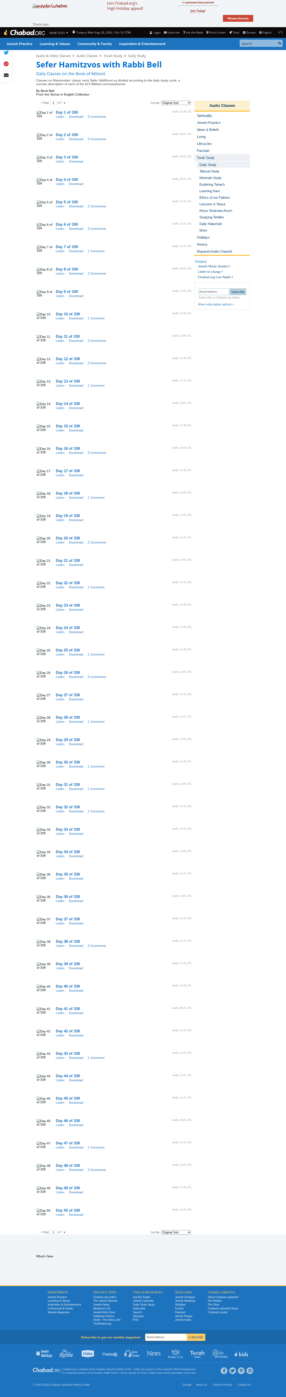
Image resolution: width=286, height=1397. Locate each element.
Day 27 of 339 (68, 695)
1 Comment (96, 251)
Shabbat (180, 1304)
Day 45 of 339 (68, 1098)
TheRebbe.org (102, 1323)
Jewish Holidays (185, 1297)
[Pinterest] (241, 1370)
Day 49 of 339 (68, 1188)
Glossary (138, 1316)
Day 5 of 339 (67, 202)
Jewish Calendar (143, 1300)
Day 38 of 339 (68, 941)
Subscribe (139, 1308)
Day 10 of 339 (68, 314)
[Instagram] (249, 1370)
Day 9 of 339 (67, 291)
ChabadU (110, 1353)
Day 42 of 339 (68, 1031)
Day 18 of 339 (68, 493)
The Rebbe (215, 1300)
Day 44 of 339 (68, 1076)
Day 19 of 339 (68, 516)
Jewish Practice (20, 43)
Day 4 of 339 (67, 179)
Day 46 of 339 (68, 1121)
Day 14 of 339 (68, 404)
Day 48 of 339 (68, 1165)
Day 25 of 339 (68, 650)
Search (137, 1312)
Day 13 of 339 (68, 381)
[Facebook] (224, 1370)
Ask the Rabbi (194, 32)
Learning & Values (55, 43)
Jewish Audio (183, 1319)
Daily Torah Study (144, 1304)
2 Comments (97, 206)
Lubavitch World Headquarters (179, 1369)
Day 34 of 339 (68, 852)
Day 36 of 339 (68, 897)
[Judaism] (24, 32)
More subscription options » (216, 304)
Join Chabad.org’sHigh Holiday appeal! (125, 5)
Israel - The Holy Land (107, 1319)
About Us (201, 1384)
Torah (143, 1372)
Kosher (179, 1308)
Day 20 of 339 (68, 538)
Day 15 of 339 (68, 426)
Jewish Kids (242, 1353)
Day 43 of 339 (68, 1053)
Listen (60, 116)
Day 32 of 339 (68, 807)
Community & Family (95, 43)
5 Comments (97, 116)
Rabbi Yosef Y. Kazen (115, 1372)
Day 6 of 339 (67, 224)
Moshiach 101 (102, 1308)
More (203, 230)
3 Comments (97, 139)
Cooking (176, 1353)
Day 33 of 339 (68, 829)
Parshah (180, 1312)
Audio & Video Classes (53, 55)
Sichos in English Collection (69, 94)
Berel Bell (47, 91)
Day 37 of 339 (68, 919)
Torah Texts (198, 1353)
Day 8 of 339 (67, 269)
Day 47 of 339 (68, 1143)
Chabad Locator (218, 1312)
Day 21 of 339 (68, 560)
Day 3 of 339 (67, 157)
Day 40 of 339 (68, 986)
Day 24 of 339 (68, 628)
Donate (250, 32)
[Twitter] (232, 1370)
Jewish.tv (88, 1353)
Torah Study (113, 55)
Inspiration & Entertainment (142, 43)
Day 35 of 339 (68, 874)
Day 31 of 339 (68, 784)
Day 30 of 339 (68, 762)
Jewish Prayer (183, 1316)
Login (156, 32)
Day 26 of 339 (68, 672)
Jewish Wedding (185, 1300)
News (154, 1353)
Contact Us (244, 1384)
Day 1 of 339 (67, 112)
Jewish (166, 1372)
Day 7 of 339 (67, 247)
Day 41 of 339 (68, 1009)
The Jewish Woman (105, 1300)
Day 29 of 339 (68, 740)
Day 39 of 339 (68, 964)
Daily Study (137, 55)
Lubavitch (110, 1369)
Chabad (100, 1369)
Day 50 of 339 (68, 1210)
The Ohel (213, 1304)
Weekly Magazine (59, 1312)
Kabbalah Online (103, 1316)
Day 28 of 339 (68, 717)
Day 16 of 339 (68, 448)
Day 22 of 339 (68, 583)
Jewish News (101, 1304)
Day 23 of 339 (68, 605)
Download (76, 116)
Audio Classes (87, 55)
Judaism (152, 1372)
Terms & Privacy (222, 1384)
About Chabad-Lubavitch (223, 1297)
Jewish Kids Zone (104, 1312)
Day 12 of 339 (68, 359)
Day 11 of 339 (68, 336)
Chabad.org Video (104, 1297)
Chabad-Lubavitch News (223, 1308)
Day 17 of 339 (68, 471)
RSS (136, 1319)
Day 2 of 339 (67, 135)
